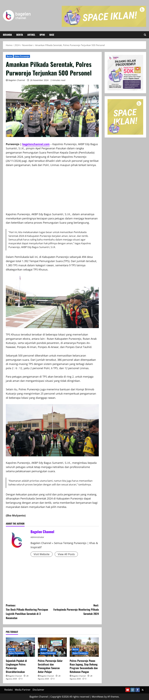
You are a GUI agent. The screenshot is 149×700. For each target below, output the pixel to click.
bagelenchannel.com (36, 144)
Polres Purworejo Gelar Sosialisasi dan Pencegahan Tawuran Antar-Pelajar (50, 666)
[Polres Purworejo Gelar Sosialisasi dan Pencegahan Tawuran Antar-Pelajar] (52, 647)
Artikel (31, 34)
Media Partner (23, 689)
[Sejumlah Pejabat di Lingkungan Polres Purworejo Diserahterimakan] (20, 647)
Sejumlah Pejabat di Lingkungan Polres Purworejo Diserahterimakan (16, 666)
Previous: (27, 611)
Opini (42, 34)
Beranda (7, 34)
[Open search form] (145, 35)
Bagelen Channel (16, 80)
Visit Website (41, 554)
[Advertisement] (52, 192)
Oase (51, 34)
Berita (19, 34)
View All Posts (66, 554)
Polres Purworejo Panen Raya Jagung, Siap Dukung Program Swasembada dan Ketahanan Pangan (84, 666)
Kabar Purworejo (22, 56)
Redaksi (8, 689)
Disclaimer (38, 689)
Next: (76, 609)
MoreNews (98, 696)
